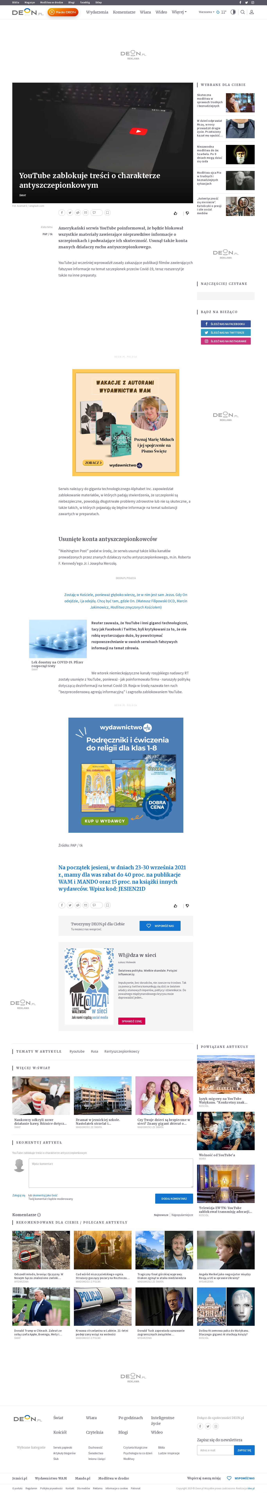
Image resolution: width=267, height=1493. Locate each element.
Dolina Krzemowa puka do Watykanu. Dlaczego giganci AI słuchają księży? (224, 1332)
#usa (94, 1051)
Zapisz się (244, 1450)
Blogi (71, 2)
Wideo (161, 12)
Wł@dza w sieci (137, 955)
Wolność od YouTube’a (217, 1155)
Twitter (246, 3)
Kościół (204, 1106)
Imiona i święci (96, 1459)
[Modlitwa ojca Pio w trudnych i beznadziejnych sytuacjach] (240, 180)
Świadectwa (95, 1453)
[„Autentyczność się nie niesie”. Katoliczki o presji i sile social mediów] (240, 206)
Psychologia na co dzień (137, 1453)
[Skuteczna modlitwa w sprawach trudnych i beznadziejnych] (240, 102)
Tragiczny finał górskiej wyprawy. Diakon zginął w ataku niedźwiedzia (161, 1276)
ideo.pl (251, 1488)
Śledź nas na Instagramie (228, 341)
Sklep (98, 2)
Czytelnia (94, 1432)
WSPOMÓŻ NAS (245, 1478)
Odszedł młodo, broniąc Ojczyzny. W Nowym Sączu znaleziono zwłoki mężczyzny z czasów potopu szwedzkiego (38, 1279)
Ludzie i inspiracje (169, 1453)
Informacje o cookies (117, 1488)
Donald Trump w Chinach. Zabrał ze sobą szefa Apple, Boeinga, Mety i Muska (38, 1334)
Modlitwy (128, 1459)
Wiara (145, 12)
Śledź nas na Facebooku (228, 324)
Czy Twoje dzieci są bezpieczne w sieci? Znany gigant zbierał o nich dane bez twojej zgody (163, 1123)
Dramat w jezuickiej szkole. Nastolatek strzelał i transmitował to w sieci (98, 1123)
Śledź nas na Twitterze (227, 332)
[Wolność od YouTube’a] (226, 1131)
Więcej (178, 12)
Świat (22, 195)
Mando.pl (82, 1478)
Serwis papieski (62, 1447)
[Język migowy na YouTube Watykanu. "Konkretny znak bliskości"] (226, 1074)
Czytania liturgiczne (135, 1447)
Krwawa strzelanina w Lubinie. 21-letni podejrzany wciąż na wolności (102, 1332)
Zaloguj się (18, 1195)
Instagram (253, 3)
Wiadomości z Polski (88, 1281)
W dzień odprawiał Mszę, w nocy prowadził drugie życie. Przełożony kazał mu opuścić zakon (209, 130)
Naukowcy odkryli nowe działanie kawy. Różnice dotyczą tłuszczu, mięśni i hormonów (39, 1123)
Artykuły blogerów (64, 1453)
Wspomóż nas (164, 926)
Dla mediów (83, 1488)
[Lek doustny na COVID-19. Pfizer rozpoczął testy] (58, 639)
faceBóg (85, 2)
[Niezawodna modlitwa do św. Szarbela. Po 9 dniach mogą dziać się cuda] (240, 154)
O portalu (17, 1488)
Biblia (15, 2)
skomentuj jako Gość (45, 1195)
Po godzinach (130, 1417)
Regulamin (31, 1488)
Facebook (240, 3)
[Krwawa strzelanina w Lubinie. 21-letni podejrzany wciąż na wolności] (103, 1306)
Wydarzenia (97, 12)
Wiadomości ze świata (89, 1127)
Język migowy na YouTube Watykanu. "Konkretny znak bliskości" (222, 1102)
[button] (233, 12)
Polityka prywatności (51, 1488)
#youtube (77, 1051)
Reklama (97, 1488)
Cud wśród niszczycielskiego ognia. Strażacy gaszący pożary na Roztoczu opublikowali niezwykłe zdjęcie (101, 1277)
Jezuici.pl (19, 1478)
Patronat (135, 1488)
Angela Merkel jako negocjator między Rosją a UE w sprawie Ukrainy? (225, 1276)
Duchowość (95, 1447)
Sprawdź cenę (132, 1021)
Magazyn (30, 2)
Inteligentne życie (162, 1420)
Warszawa (205, 12)
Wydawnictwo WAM (51, 1478)
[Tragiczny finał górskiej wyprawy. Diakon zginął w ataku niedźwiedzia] (164, 1250)
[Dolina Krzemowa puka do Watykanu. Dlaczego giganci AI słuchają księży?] (226, 1306)
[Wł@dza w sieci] (89, 986)
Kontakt (70, 1488)
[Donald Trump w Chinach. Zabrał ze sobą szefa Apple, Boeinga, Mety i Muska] (41, 1306)
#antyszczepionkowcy (121, 1051)
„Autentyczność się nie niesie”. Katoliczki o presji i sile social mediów (209, 206)
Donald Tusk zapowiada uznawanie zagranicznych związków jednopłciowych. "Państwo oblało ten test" (162, 1336)
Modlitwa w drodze (51, 2)
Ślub (56, 1459)
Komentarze (124, 12)
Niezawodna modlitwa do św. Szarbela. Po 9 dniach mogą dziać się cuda (209, 154)
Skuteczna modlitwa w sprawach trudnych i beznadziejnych (210, 100)
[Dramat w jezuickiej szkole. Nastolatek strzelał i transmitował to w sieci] (103, 1095)
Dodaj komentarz (174, 1198)
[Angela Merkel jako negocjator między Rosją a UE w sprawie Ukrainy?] (226, 1250)
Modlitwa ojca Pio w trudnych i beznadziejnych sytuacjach (209, 178)
